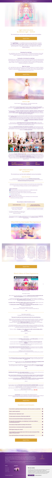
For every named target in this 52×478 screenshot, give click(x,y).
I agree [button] (29, 475)
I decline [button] (33, 475)
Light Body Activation (18, 1)
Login (31, 1)
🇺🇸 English (34, 1)
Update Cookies (7, 471)
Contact (28, 1)
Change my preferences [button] (38, 475)
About (24, 1)
